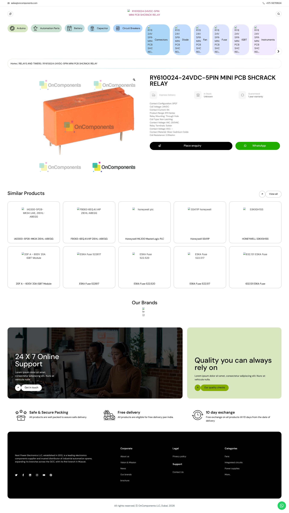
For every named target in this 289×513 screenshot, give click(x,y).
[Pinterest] (51, 475)
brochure (124, 480)
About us (124, 456)
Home (14, 63)
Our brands (126, 474)
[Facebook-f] (23, 475)
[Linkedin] (30, 475)
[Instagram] (37, 475)
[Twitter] (16, 475)
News (123, 468)
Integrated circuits (233, 462)
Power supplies (232, 468)
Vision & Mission (128, 462)
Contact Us (178, 472)
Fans (227, 456)
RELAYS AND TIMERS (30, 63)
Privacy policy (179, 456)
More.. (228, 474)
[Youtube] (44, 475)
